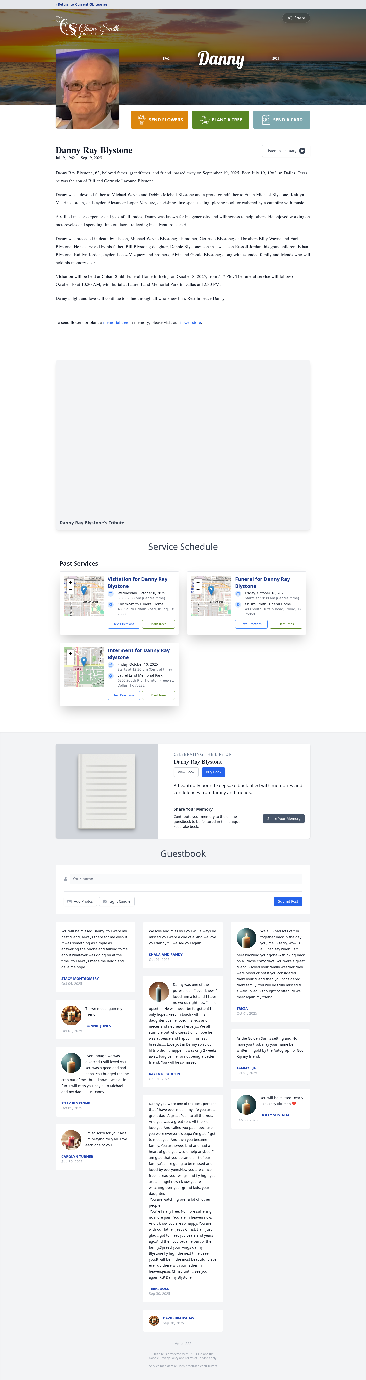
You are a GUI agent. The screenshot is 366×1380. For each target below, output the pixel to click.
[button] (84, 590)
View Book (186, 772)
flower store (190, 322)
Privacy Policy (169, 1358)
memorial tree (115, 322)
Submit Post (288, 901)
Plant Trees (158, 624)
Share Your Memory (283, 818)
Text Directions (124, 624)
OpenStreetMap (188, 1366)
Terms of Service (196, 1358)
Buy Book (213, 772)
